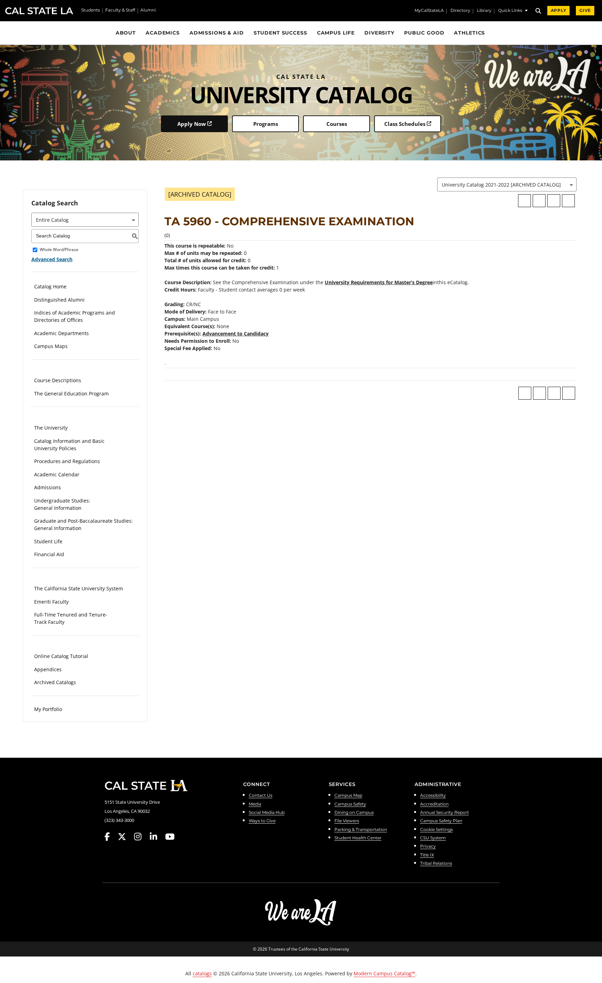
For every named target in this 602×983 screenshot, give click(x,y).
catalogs (202, 973)
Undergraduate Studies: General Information (62, 504)
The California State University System (78, 588)
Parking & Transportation (360, 829)
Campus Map (348, 795)
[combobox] (507, 184)
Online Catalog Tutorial (61, 656)
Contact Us (260, 795)
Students (90, 10)
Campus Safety (350, 804)
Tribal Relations (436, 863)
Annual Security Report (444, 812)
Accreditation (434, 804)
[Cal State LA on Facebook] (110, 837)
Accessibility (433, 795)
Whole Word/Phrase (59, 250)
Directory (460, 11)
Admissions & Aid (217, 33)
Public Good (424, 33)
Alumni (148, 10)
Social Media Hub (267, 812)
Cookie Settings (436, 829)
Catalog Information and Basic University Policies (69, 445)
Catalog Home (50, 286)
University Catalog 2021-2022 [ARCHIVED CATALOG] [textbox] (501, 184)
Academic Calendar (56, 474)
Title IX (427, 855)
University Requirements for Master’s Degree (379, 282)
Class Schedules (404, 123)
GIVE (585, 10)
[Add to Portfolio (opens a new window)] (524, 200)
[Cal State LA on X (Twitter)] (125, 837)
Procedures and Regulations (67, 461)
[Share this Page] (539, 200)
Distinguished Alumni (59, 299)
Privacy (428, 846)
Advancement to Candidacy (235, 333)
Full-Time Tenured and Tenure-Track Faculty (70, 618)
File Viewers (346, 821)
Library (484, 11)
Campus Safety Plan (441, 821)
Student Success (280, 33)
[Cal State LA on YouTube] (170, 837)
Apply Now (191, 123)
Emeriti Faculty (51, 601)
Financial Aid (49, 554)
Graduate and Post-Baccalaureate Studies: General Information (83, 524)
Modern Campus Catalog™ (384, 973)
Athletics (469, 33)
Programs (265, 123)
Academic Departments (61, 333)
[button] (512, 11)
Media (255, 804)
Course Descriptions (57, 380)
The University (51, 427)
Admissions (47, 487)
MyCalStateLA (429, 11)
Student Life (48, 541)
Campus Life (336, 33)
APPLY (558, 10)
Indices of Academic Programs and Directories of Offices (74, 316)
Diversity (379, 33)
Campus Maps (51, 346)
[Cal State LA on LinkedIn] (157, 837)
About (126, 33)
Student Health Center (357, 838)
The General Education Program (71, 393)
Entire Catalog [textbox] (52, 220)
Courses (336, 123)
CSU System (433, 838)
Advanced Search (51, 259)
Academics (163, 33)
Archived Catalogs (55, 682)
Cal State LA (39, 10)
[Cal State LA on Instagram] (141, 837)
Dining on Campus (354, 812)
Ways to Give (262, 821)
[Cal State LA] (146, 786)
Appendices (48, 669)
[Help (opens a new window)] (568, 200)
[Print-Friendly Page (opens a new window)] (553, 200)
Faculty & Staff (120, 10)
